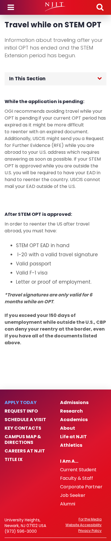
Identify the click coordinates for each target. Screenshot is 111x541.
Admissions (74, 402)
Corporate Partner (81, 487)
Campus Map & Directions (23, 439)
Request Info (21, 411)
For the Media (90, 519)
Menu (11, 7)
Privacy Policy (90, 530)
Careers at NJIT (25, 451)
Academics (74, 420)
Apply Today (21, 402)
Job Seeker (72, 495)
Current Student (78, 470)
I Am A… (69, 461)
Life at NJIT (73, 437)
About (67, 428)
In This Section (27, 78)
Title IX (13, 459)
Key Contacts (23, 428)
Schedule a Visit (25, 420)
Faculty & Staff (76, 478)
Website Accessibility (83, 525)
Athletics (71, 445)
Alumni (67, 504)
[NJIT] (55, 6)
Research (71, 411)
